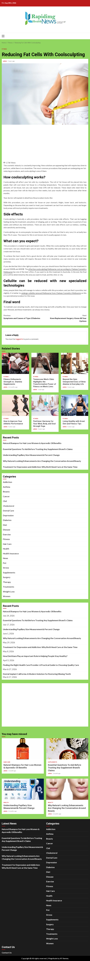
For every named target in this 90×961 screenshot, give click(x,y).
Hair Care (7, 544)
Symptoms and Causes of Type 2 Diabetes (22, 316)
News (5, 558)
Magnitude (52, 958)
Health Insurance (11, 553)
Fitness (4, 49)
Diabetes (7, 520)
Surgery (6, 577)
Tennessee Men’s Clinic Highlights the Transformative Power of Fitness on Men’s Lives (45, 363)
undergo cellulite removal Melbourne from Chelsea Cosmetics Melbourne (51, 293)
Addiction (7, 482)
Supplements (9, 572)
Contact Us (7, 952)
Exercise (7, 534)
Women (6, 596)
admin (5, 61)
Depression (8, 515)
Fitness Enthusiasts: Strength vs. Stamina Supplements (15, 363)
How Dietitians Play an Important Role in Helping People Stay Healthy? (35, 656)
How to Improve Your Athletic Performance (15, 405)
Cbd (5, 501)
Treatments (8, 587)
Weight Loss (9, 591)
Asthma (6, 487)
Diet (5, 525)
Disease (6, 529)
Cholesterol (8, 506)
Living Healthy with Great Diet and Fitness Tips (74, 405)
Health (6, 548)
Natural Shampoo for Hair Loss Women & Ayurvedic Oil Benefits (32, 443)
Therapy (7, 582)
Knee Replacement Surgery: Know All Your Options (68, 318)
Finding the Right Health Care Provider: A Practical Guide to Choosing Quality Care (41, 665)
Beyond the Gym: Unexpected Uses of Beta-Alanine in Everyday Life (74, 363)
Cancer (6, 496)
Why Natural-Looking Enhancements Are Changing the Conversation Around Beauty (42, 461)
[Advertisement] (47, 142)
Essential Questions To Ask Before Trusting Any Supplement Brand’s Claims (38, 449)
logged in (19, 339)
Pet (4, 563)
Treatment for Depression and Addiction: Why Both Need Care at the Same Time (40, 467)
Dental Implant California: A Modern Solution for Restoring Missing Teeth (37, 674)
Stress (6, 568)
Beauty (6, 491)
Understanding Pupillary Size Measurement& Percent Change (31, 455)
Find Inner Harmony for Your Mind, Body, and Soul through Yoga (45, 405)
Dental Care (8, 510)
